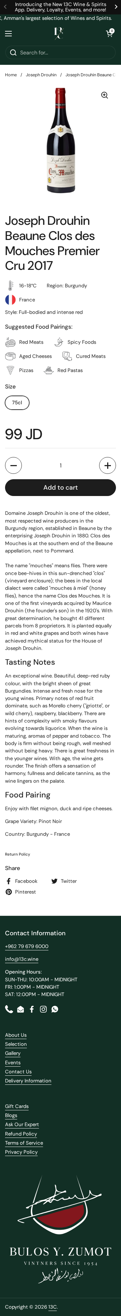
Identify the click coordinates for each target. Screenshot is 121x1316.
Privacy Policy (21, 1152)
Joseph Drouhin (41, 75)
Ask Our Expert (22, 1124)
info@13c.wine (21, 959)
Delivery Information (28, 1080)
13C (52, 1307)
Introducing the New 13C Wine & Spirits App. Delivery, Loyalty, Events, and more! (60, 7)
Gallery (13, 1053)
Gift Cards (17, 1106)
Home (11, 75)
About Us (16, 1035)
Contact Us (18, 1071)
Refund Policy (21, 1133)
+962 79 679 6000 (26, 946)
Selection (16, 1044)
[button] (109, 33)
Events (13, 1062)
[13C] (58, 33)
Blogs (11, 1115)
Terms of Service (24, 1143)
